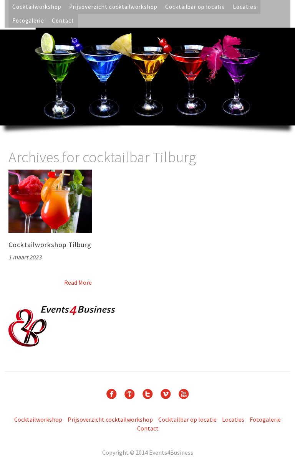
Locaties (245, 6)
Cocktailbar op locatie (195, 6)
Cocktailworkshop (36, 6)
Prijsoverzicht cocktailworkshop (113, 6)
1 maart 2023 (24, 257)
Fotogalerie (28, 20)
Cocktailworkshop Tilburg (49, 244)
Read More (78, 282)
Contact (63, 20)
